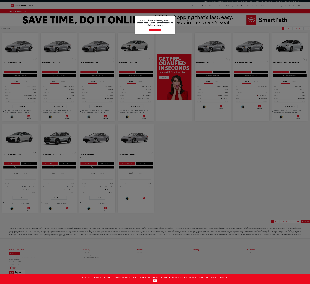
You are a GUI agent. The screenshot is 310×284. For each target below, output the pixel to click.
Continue (155, 30)
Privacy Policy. (223, 277)
